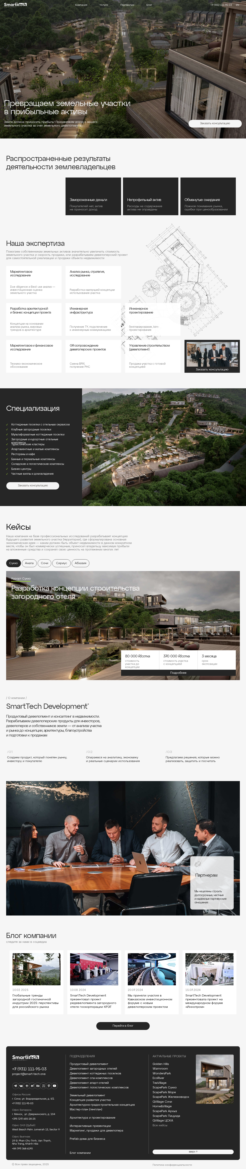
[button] (215, 124)
